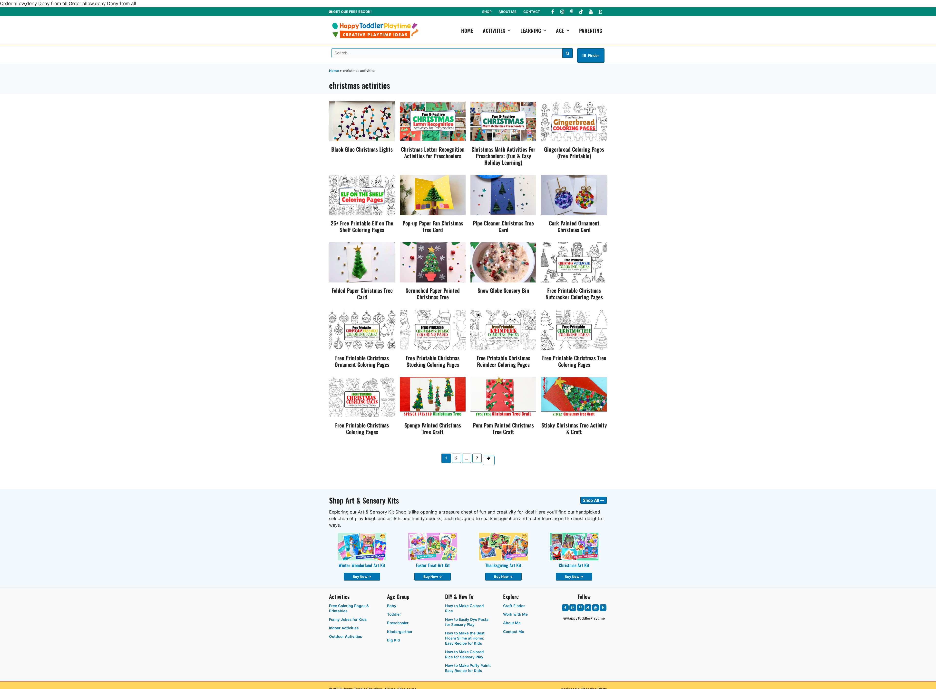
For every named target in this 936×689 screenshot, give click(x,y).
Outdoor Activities (345, 636)
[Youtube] (590, 11)
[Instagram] (562, 11)
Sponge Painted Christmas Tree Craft (432, 428)
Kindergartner (399, 631)
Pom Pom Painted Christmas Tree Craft (503, 428)
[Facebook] (552, 11)
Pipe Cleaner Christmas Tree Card (503, 226)
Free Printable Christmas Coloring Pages (362, 428)
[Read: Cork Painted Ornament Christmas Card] (574, 195)
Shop (487, 12)
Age (560, 30)
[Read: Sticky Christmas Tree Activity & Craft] (574, 397)
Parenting (590, 30)
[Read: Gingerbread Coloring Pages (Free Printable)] (574, 121)
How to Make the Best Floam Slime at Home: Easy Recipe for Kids (465, 638)
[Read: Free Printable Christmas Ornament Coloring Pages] (362, 329)
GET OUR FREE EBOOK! (352, 12)
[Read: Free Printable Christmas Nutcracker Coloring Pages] (574, 262)
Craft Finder (514, 605)
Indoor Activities (344, 628)
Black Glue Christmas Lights (362, 149)
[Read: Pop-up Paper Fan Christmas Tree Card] (433, 195)
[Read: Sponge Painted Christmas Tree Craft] (433, 397)
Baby (391, 605)
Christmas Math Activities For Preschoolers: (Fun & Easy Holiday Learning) (503, 155)
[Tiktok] (581, 11)
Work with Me (515, 614)
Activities (494, 30)
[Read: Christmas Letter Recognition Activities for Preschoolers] (433, 121)
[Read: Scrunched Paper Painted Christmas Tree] (433, 262)
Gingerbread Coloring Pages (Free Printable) (574, 152)
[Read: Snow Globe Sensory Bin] (503, 262)
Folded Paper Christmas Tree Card (362, 293)
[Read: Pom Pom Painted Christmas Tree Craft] (503, 397)
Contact (531, 12)
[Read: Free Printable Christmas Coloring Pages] (362, 397)
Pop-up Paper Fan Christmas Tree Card (432, 226)
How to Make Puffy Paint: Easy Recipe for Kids (468, 668)
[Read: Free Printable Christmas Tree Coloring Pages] (574, 329)
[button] (508, 30)
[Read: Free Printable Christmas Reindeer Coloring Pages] (503, 329)
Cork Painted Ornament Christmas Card (574, 226)
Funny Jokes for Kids (348, 619)
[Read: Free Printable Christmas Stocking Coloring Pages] (433, 329)
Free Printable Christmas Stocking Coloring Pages (432, 361)
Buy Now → (362, 576)
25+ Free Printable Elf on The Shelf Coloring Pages (362, 226)
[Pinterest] (571, 11)
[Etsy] (600, 11)
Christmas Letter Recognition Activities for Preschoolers (433, 152)
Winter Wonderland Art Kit (362, 565)
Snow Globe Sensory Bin (503, 290)
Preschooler (398, 623)
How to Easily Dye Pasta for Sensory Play (466, 622)
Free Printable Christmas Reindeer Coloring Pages (503, 361)
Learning (530, 30)
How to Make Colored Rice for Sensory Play (464, 654)
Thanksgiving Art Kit (503, 565)
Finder (593, 55)
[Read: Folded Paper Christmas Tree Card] (362, 262)
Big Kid (393, 640)
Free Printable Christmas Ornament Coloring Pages (362, 361)
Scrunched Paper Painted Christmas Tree (433, 293)
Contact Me (513, 631)
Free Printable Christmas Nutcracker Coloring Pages (574, 293)
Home (467, 30)
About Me (507, 12)
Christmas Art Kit (574, 565)
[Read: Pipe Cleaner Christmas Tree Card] (503, 195)
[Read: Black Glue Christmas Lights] (362, 121)
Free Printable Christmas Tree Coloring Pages (574, 361)
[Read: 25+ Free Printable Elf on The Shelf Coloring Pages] (362, 195)
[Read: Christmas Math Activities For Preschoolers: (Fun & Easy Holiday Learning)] (503, 121)
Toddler (394, 614)
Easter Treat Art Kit (433, 565)
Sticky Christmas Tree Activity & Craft (574, 428)
